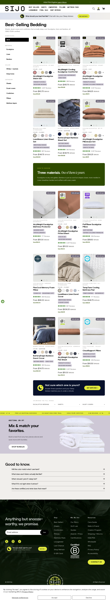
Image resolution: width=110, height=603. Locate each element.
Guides (73, 530)
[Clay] (35, 72)
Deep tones (10, 74)
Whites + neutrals (12, 69)
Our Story (74, 522)
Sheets (43, 7)
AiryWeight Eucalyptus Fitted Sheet (68, 232)
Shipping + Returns (95, 534)
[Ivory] (92, 72)
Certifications (76, 538)
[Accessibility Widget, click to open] (2, 301)
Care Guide (92, 522)
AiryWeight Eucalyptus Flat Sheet (68, 358)
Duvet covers (10, 88)
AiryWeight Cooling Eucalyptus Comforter (68, 70)
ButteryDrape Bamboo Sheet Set (68, 139)
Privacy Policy (27, 592)
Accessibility (93, 553)
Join (44, 532)
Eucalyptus (10, 49)
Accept (54, 598)
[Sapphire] (59, 134)
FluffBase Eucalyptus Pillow (92, 225)
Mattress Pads (73, 7)
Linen (8, 54)
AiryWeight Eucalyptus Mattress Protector (43, 225)
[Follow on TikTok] (19, 541)
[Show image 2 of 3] (44, 62)
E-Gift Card (58, 553)
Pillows (62, 7)
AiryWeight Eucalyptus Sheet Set (43, 77)
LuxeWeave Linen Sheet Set (43, 140)
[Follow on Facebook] (7, 541)
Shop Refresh (55, 10)
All (8, 40)
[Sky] (50, 135)
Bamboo (9, 59)
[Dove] (46, 72)
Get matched (92, 388)
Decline (89, 598)
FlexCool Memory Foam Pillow (44, 288)
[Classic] (35, 135)
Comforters (53, 7)
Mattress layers (11, 103)
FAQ (89, 546)
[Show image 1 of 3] (41, 62)
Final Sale (44, 10)
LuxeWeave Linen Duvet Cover (68, 295)
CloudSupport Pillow (92, 350)
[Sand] (42, 352)
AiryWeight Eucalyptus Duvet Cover (92, 77)
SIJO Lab (74, 526)
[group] (44, 50)
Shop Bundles (18, 447)
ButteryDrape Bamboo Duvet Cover (43, 357)
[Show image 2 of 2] (70, 217)
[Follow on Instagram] (13, 541)
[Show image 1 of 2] (67, 217)
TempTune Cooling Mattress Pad (91, 288)
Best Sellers (34, 7)
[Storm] (50, 72)
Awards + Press (77, 534)
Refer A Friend (93, 526)
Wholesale (92, 542)
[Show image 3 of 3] (46, 62)
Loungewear (33, 10)
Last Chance (59, 546)
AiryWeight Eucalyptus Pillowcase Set (92, 140)
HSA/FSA (91, 538)
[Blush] (46, 135)
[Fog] (42, 72)
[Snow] (38, 72)
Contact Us (96, 562)
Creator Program (94, 530)
